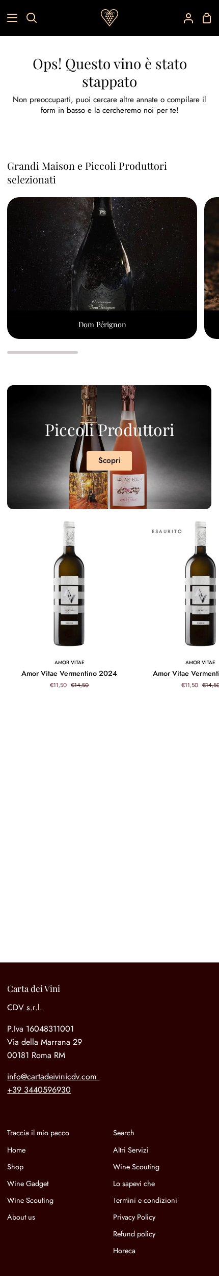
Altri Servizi (131, 1150)
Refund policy (134, 1234)
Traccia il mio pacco (38, 1133)
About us (21, 1217)
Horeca (124, 1251)
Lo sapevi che (134, 1183)
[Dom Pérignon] (102, 268)
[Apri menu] (9, 17)
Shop (15, 1167)
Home (16, 1150)
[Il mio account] (184, 18)
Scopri (109, 460)
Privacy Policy (134, 1217)
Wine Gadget (27, 1183)
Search (123, 1133)
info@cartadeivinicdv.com (52, 1076)
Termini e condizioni (145, 1200)
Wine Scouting (30, 1200)
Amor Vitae (69, 662)
